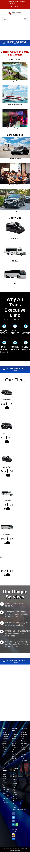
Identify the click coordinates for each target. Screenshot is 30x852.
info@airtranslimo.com (19, 809)
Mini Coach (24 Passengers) (5, 789)
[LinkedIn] (13, 824)
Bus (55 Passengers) (5, 801)
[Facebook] (13, 813)
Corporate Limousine (5, 738)
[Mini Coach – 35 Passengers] (7, 523)
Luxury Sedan (4, 775)
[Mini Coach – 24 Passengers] (7, 489)
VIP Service (4, 746)
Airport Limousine (5, 733)
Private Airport (4, 742)
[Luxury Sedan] (7, 388)
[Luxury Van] (7, 456)
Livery (4, 754)
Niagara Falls (4, 751)
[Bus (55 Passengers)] (7, 557)
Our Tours (24, 728)
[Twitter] (13, 817)
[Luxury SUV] (7, 422)
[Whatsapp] (17, 824)
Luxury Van (4, 784)
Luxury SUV (4, 779)
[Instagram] (13, 821)
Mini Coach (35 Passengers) (5, 796)
